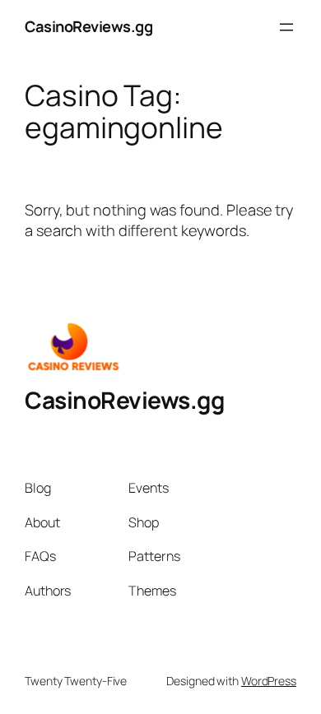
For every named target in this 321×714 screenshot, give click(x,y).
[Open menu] (286, 27)
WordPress (268, 680)
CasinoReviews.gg (88, 26)
